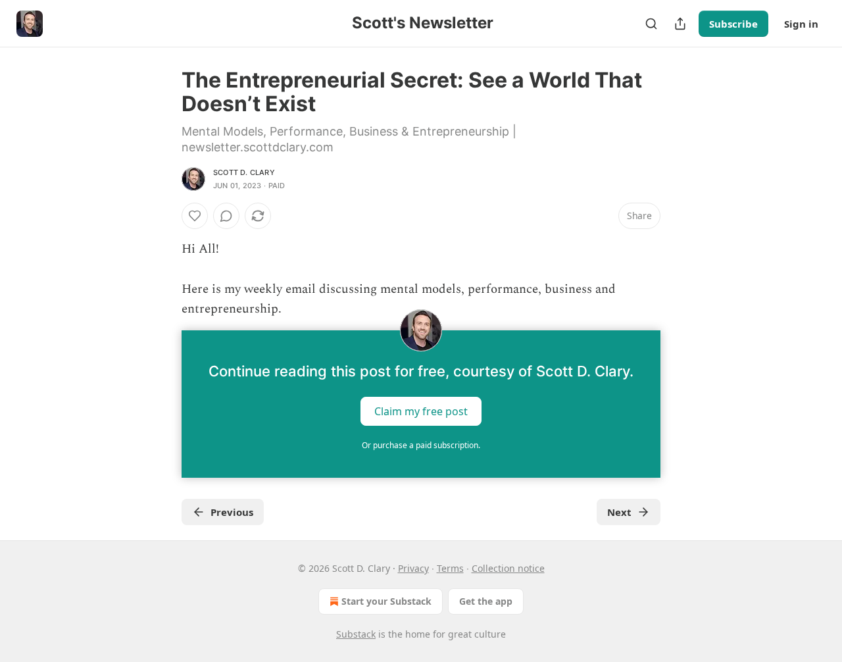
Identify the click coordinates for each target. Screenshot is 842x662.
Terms (450, 568)
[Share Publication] (680, 24)
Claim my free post (421, 410)
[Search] (651, 24)
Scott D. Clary (244, 172)
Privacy (413, 568)
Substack (356, 634)
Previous (231, 512)
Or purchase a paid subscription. (421, 445)
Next (619, 512)
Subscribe (733, 23)
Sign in (801, 23)
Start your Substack (386, 601)
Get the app (485, 601)
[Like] (195, 216)
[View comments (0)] (226, 216)
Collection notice (508, 568)
